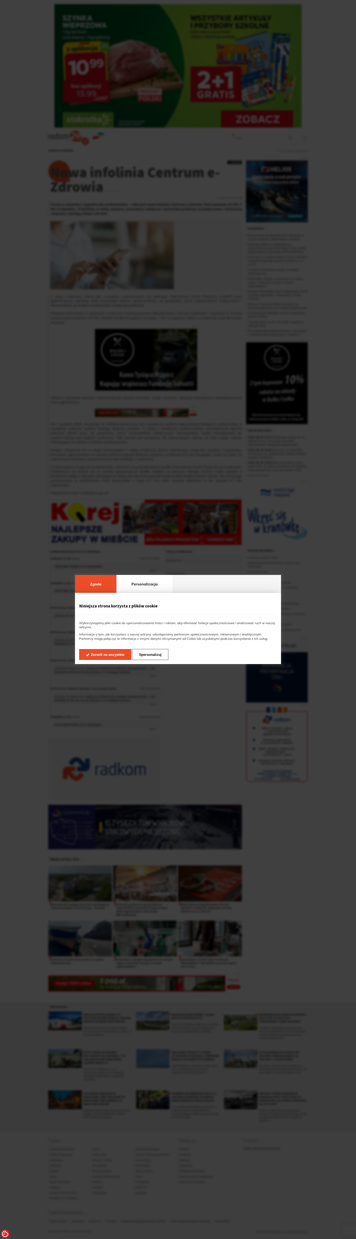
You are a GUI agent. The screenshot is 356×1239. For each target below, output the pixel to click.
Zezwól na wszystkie (107, 655)
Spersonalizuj (150, 655)
